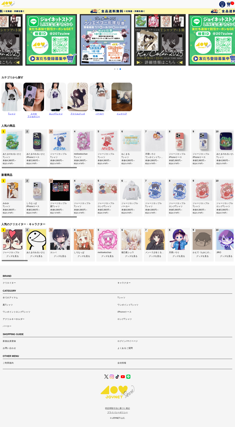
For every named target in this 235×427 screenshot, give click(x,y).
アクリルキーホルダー (14, 319)
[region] (117, 149)
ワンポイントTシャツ (128, 305)
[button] (114, 69)
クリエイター (9, 283)
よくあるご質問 (125, 348)
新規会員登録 (9, 341)
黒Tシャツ (8, 305)
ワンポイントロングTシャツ (16, 312)
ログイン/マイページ (128, 341)
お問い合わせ (9, 348)
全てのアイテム (10, 297)
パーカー (7, 326)
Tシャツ (121, 297)
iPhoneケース (124, 312)
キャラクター (124, 283)
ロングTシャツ (125, 319)
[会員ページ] (223, 4)
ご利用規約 (8, 363)
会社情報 (122, 363)
